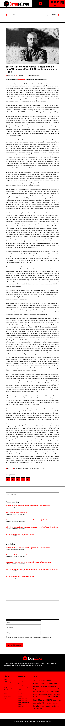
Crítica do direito (22, 698)
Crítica (9, 468)
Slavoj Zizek (48, 706)
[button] (40, 3)
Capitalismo (38, 683)
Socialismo (55, 706)
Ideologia (44, 694)
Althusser (25, 468)
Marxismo (37, 468)
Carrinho (6, 690)
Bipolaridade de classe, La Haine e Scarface (20, 534)
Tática (40, 708)
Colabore (6, 694)
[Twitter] (58, 2)
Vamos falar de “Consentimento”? (16, 513)
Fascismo (42, 691)
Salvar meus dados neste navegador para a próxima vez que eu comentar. (30, 637)
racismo (56, 703)
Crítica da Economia (23, 702)
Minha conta (7, 686)
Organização (36, 703)
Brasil (49, 680)
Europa (38, 691)
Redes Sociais (7, 696)
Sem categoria (22, 680)
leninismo (44, 697)
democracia (46, 686)
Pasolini (43, 468)
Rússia (43, 706)
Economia (50, 689)
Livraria (6, 692)
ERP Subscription (8, 682)
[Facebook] (55, 2)
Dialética (40, 689)
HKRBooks (21, 79)
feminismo (48, 691)
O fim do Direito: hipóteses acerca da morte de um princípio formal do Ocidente (32, 527)
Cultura (20, 696)
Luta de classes (52, 696)
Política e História (23, 690)
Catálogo (6, 680)
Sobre (5, 698)
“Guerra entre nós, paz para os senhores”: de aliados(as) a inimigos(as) (28, 520)
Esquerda (55, 689)
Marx (40, 700)
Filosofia (20, 694)
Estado (59, 689)
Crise (59, 684)
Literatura (20, 692)
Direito (45, 689)
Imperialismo (50, 694)
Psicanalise (50, 703)
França (59, 691)
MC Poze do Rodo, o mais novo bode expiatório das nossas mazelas (28, 505)
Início (5, 684)
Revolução (37, 706)
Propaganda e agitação (24, 688)
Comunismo (52, 683)
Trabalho (35, 708)
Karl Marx (35, 697)
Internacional (57, 694)
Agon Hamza (18, 468)
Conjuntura (21, 706)
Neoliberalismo (57, 700)
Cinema (31, 468)
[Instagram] (52, 2)
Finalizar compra (8, 688)
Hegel (34, 694)
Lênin (35, 700)
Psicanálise (21, 686)
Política (42, 703)
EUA (34, 691)
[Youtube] (55, 5)
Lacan (40, 696)
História (38, 694)
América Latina (43, 681)
